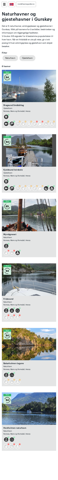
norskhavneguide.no (26, 4)
